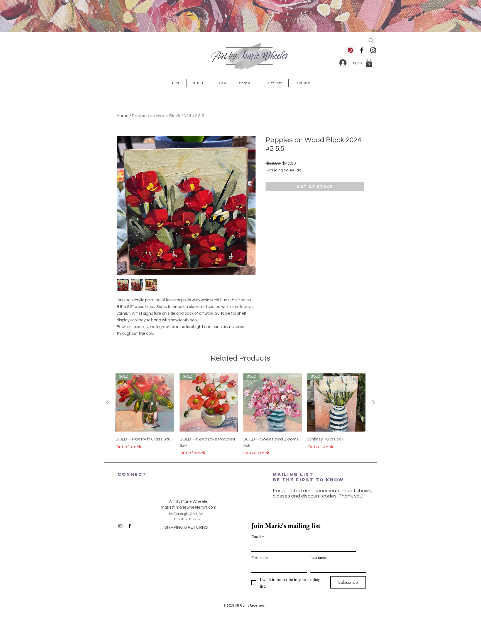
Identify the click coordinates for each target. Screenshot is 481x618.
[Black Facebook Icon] (361, 50)
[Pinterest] (350, 50)
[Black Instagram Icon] (373, 50)
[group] (240, 415)
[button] (368, 63)
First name (259, 557)
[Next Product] (373, 402)
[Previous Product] (107, 402)
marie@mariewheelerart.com (188, 507)
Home (123, 116)
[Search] (371, 40)
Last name (318, 557)
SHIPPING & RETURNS (186, 527)
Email (257, 536)
